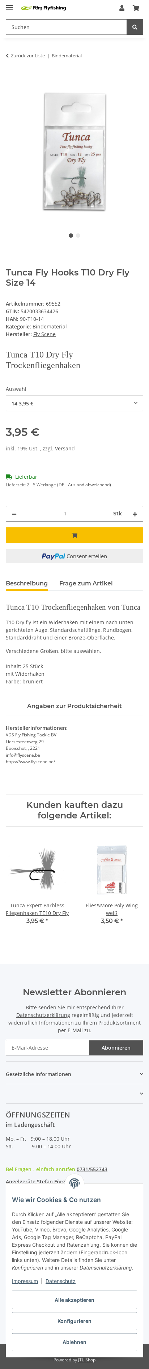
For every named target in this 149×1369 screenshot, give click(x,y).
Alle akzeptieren (74, 1300)
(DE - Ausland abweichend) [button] (84, 485)
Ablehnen (74, 1342)
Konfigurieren (74, 1321)
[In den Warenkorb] (11, 78)
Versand (65, 448)
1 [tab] (71, 235)
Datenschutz (61, 1281)
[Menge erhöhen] (135, 513)
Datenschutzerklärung (43, 1015)
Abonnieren (116, 1047)
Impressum (25, 1281)
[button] (121, 8)
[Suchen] (135, 27)
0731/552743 (92, 1169)
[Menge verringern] (14, 513)
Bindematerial (50, 326)
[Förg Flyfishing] (43, 8)
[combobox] (74, 403)
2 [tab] (78, 235)
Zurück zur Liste (28, 55)
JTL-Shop (86, 1360)
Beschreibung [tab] (27, 583)
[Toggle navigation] (9, 4)
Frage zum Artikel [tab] (86, 583)
